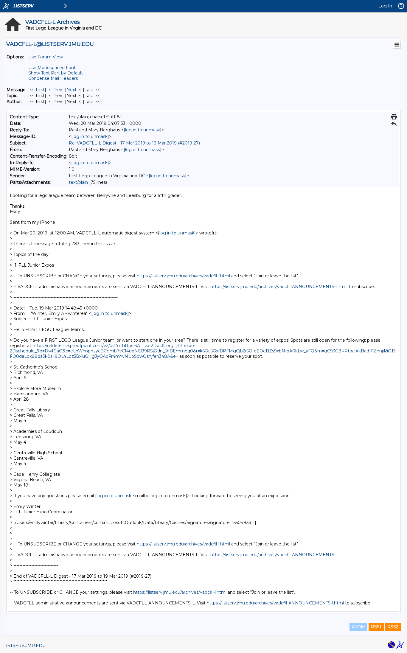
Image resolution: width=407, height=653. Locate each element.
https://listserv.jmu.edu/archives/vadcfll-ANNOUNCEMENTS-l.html (278, 286)
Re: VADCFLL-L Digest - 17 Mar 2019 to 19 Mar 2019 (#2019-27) (134, 143)
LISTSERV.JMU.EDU (24, 645)
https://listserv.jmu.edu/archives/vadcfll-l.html (183, 276)
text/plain (78, 182)
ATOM (358, 626)
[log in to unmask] (142, 130)
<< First (37, 89)
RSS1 (376, 626)
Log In (385, 6)
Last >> (91, 89)
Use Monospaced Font (52, 67)
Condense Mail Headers (53, 78)
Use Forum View (45, 57)
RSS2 (392, 626)
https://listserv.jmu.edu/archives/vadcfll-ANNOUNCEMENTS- (273, 554)
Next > (73, 89)
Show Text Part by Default (55, 73)
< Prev (55, 89)
